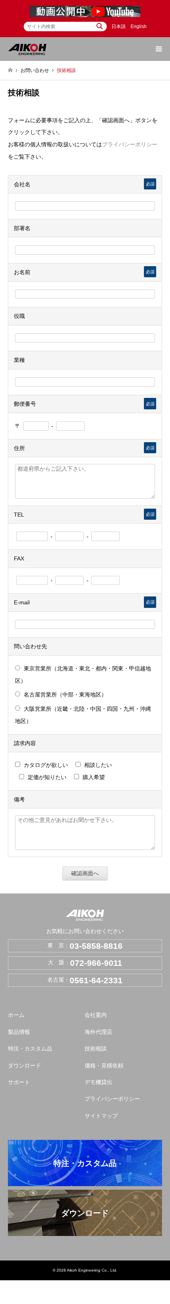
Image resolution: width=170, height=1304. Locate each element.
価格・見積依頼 (104, 1065)
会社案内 (96, 1015)
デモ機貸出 (98, 1082)
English (138, 26)
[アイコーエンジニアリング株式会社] (27, 49)
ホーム (16, 1015)
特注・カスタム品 (30, 1048)
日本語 (118, 26)
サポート (19, 1082)
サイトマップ (101, 1116)
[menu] (158, 49)
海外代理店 (98, 1032)
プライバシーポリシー (129, 144)
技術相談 (96, 1048)
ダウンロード (24, 1065)
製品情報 (19, 1032)
